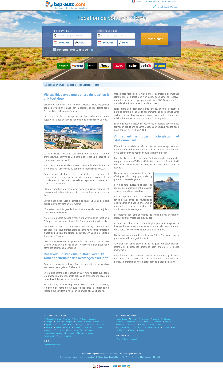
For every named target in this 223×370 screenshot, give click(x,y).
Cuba (174, 327)
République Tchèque (53, 333)
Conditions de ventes (68, 357)
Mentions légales (87, 357)
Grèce (71, 325)
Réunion (133, 319)
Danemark (88, 327)
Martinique (145, 319)
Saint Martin (50, 336)
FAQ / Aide (125, 357)
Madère (91, 333)
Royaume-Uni (50, 325)
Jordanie (157, 322)
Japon (141, 330)
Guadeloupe (122, 319)
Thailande (132, 325)
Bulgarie (100, 325)
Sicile (58, 322)
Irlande (88, 322)
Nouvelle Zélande (152, 327)
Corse (76, 319)
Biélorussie (59, 330)
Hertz (126, 339)
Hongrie (48, 330)
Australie (120, 325)
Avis (119, 339)
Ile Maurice (121, 330)
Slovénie (80, 333)
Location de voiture (54, 85)
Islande (67, 327)
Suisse (90, 325)
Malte (69, 330)
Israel (160, 325)
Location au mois (65, 336)
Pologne (90, 330)
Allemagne (99, 322)
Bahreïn (168, 322)
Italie (84, 319)
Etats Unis (166, 319)
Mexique (143, 325)
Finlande (77, 327)
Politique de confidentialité (107, 357)
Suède (58, 327)
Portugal (48, 322)
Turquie (165, 327)
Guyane (156, 319)
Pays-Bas (79, 330)
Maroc (147, 322)
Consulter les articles (52, 345)
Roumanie (69, 333)
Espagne (71, 85)
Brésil (152, 325)
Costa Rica (137, 327)
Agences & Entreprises (141, 357)
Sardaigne (67, 322)
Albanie (99, 327)
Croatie (63, 325)
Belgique (81, 325)
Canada (120, 322)
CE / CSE (156, 357)
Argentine (131, 322)
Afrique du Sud (123, 327)
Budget (134, 339)
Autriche (78, 322)
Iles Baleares (85, 85)
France (67, 319)
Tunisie (132, 330)
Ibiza (96, 85)
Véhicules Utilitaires (53, 319)
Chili (140, 322)
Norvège (48, 327)
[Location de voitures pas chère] (66, 4)
